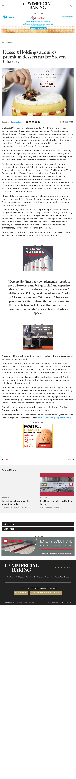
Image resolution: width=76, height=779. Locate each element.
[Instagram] (64, 567)
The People (10, 577)
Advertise (29, 577)
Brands (66, 577)
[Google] (70, 567)
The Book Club (66, 602)
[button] (27, 122)
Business (56, 507)
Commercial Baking (53, 418)
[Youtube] (61, 567)
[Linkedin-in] (58, 567)
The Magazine (20, 577)
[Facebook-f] (67, 567)
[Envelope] (55, 567)
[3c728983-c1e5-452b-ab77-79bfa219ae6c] (38, 270)
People (24, 507)
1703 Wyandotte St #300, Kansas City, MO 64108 (38, 588)
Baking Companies (46, 507)
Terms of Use (59, 577)
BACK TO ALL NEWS (8, 42)
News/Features (38, 577)
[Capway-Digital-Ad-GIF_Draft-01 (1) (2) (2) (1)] (38, 349)
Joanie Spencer (18, 122)
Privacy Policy (49, 577)
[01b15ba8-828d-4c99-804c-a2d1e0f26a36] (38, 555)
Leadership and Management (11, 507)
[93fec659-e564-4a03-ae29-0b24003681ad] (38, 32)
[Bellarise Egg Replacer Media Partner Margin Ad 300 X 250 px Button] (38, 448)
